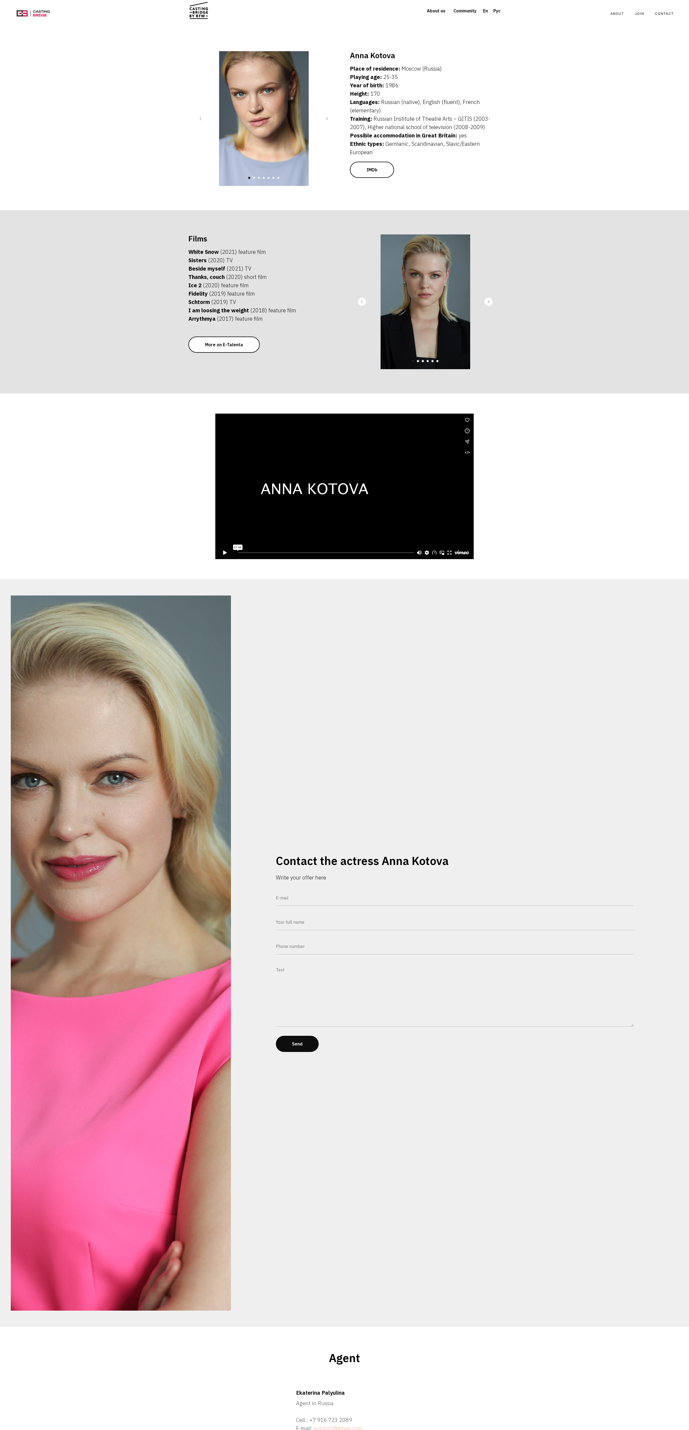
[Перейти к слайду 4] (264, 178)
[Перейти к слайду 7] (278, 178)
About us (436, 10)
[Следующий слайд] (327, 119)
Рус (497, 10)
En (485, 10)
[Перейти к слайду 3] (259, 178)
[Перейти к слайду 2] (254, 178)
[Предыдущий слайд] (200, 119)
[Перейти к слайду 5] (269, 178)
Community (465, 10)
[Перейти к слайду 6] (273, 178)
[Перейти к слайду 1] (249, 178)
